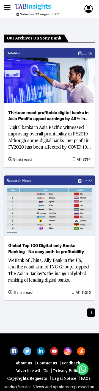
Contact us (47, 379)
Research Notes (19, 180)
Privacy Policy (66, 387)
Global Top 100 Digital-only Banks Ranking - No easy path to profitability (46, 248)
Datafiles (13, 53)
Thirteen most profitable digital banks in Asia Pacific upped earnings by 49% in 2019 (48, 116)
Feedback (71, 379)
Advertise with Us (31, 387)
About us (24, 379)
